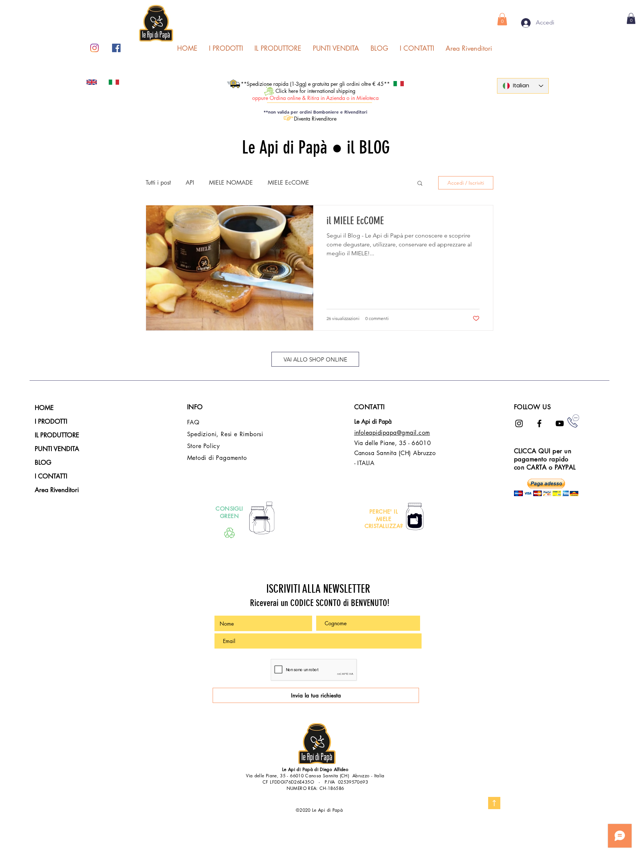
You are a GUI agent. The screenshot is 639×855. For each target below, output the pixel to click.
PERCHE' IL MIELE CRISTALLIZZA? (384, 518)
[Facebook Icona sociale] (116, 48)
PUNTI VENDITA (57, 449)
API (190, 182)
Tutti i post (158, 182)
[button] (502, 19)
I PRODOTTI (51, 421)
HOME (44, 408)
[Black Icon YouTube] (560, 423)
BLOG (43, 462)
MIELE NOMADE (231, 182)
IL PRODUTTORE (57, 435)
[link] (631, 18)
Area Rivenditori (57, 490)
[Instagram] (94, 48)
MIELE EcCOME (288, 182)
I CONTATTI (51, 476)
